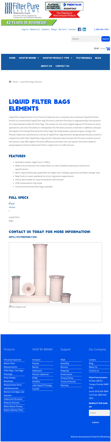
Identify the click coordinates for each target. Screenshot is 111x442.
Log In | (25, 29)
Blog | (54, 29)
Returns (64, 367)
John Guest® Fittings (42, 385)
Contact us (94, 370)
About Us (93, 367)
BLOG (98, 57)
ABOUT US (46, 65)
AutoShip (65, 363)
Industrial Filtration (13, 399)
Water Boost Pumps (13, 406)
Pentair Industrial (40, 374)
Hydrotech (37, 370)
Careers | (45, 29)
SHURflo (36, 381)
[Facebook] (79, 29)
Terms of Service (68, 381)
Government (66, 374)
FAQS (63, 359)
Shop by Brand (27, 57)
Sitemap (64, 385)
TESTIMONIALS (84, 57)
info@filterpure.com (23, 237)
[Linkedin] (84, 29)
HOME (12, 57)
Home (15, 81)
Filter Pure (43, 13)
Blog (91, 363)
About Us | (35, 29)
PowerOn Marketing (100, 436)
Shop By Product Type (56, 57)
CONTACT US (62, 65)
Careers (92, 359)
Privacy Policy (67, 378)
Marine (35, 367)
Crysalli (35, 388)
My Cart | (63, 29)
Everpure (36, 359)
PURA (34, 378)
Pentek (35, 363)
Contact (72, 29)
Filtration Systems (12, 359)
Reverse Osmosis (11, 402)
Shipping (65, 370)
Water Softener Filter (13, 410)
